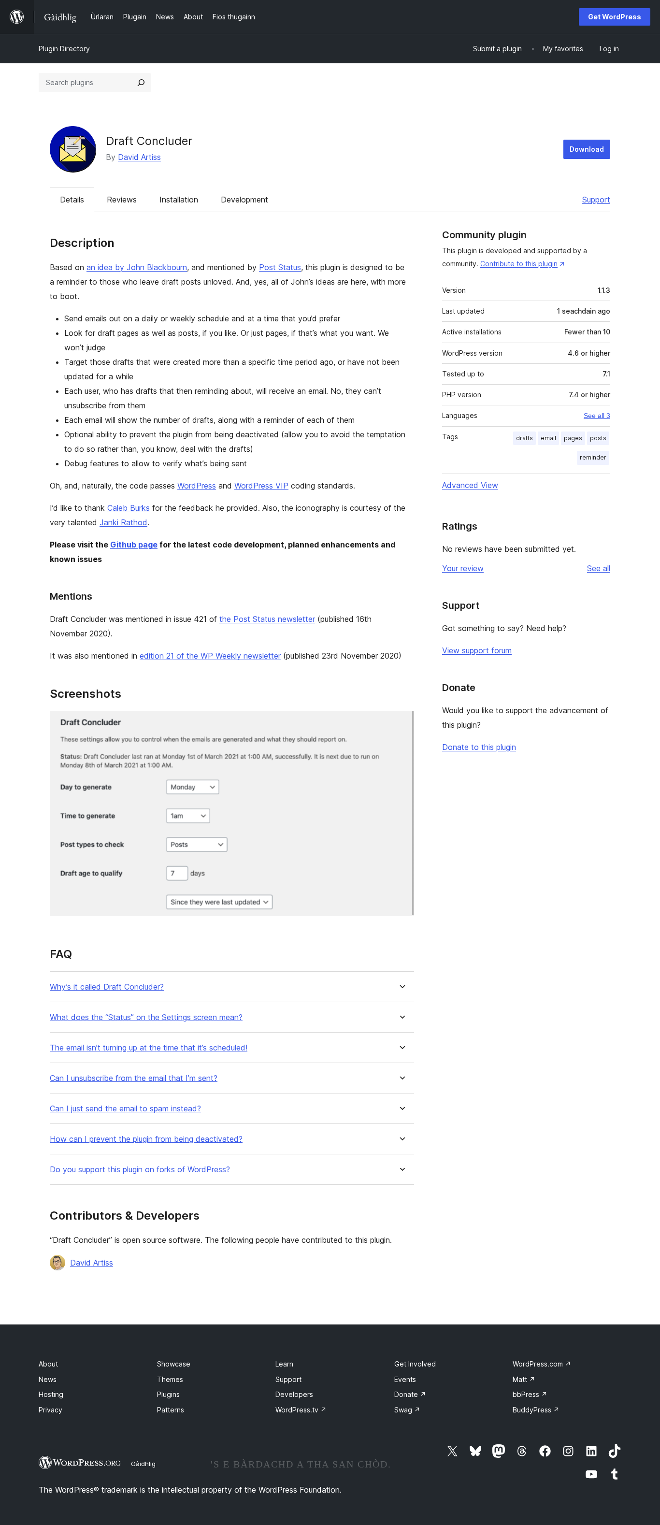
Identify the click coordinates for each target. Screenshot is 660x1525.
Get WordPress (614, 17)
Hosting (51, 1394)
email (548, 438)
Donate (410, 1394)
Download (587, 149)
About (48, 1364)
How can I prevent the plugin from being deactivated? (146, 1139)
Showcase (173, 1364)
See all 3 (597, 415)
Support (596, 199)
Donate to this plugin (479, 747)
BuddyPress (536, 1410)
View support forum (477, 650)
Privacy (50, 1410)
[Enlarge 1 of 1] (401, 724)
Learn (284, 1364)
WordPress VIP (261, 485)
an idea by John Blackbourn (136, 267)
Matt (524, 1379)
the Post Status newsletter (267, 619)
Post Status (280, 267)
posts (598, 438)
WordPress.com (542, 1364)
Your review (463, 568)
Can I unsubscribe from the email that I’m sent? (133, 1078)
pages (573, 438)
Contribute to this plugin (519, 263)
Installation (178, 199)
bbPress (530, 1394)
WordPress (196, 485)
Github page (134, 544)
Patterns (170, 1410)
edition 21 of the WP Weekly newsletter (210, 656)
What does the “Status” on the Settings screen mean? (146, 1017)
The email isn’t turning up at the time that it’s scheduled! (148, 1047)
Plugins (168, 1394)
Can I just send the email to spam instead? (125, 1108)
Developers (294, 1394)
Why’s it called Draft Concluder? (107, 987)
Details (72, 199)
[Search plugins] (141, 82)
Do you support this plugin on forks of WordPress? (140, 1169)
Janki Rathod (123, 522)
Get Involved (415, 1364)
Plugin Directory (64, 48)
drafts (524, 438)
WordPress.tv (301, 1410)
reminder (593, 457)
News (48, 1379)
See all (598, 568)
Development (244, 199)
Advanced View (470, 485)
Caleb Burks (128, 508)
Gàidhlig (143, 1463)
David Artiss (139, 157)
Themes (170, 1379)
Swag (407, 1410)
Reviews (122, 199)
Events (405, 1379)
